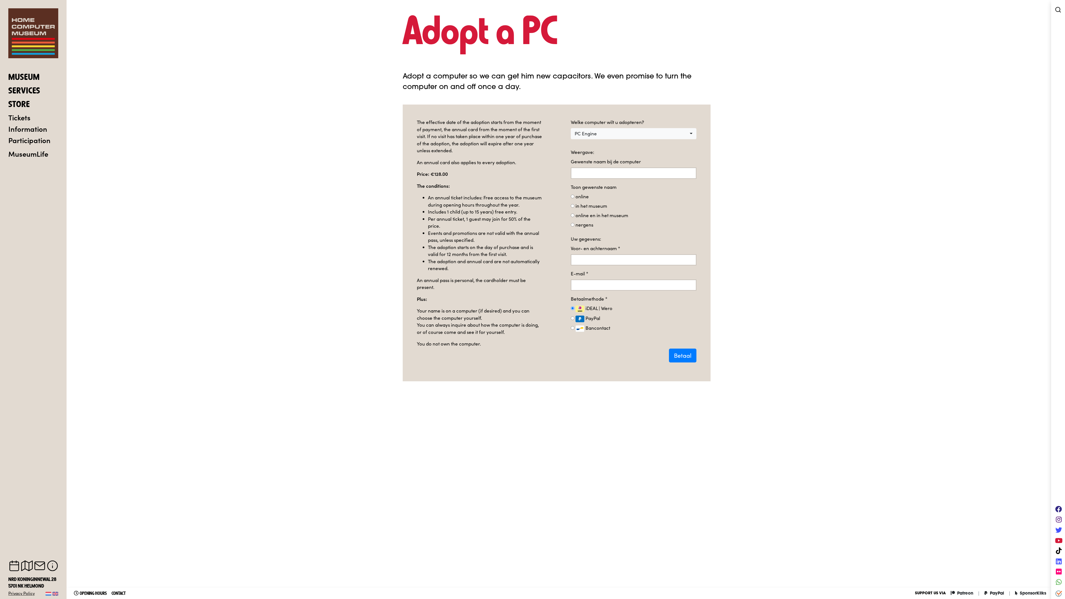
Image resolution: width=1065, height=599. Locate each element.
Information (27, 129)
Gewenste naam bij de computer (606, 161)
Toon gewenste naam (594, 187)
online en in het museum (601, 215)
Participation (29, 140)
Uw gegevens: (586, 239)
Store (19, 105)
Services (24, 91)
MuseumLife (28, 154)
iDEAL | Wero (598, 308)
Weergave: (582, 152)
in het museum (591, 206)
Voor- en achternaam (595, 248)
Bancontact (597, 328)
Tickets (19, 117)
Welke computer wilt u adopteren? (607, 122)
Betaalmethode (589, 299)
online (582, 196)
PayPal (592, 318)
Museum (24, 77)
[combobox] (633, 133)
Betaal (682, 355)
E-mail (579, 273)
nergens (584, 225)
